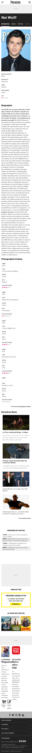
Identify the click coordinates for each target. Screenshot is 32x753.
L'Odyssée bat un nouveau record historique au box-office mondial (14, 544)
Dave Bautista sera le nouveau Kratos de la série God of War (15, 548)
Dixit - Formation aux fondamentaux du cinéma (12, 747)
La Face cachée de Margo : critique (15, 432)
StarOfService (23, 746)
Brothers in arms (7, 385)
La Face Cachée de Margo (10, 271)
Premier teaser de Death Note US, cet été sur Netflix (15, 462)
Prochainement (6, 720)
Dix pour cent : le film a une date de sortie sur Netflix (15, 535)
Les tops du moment (7, 733)
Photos (20, 24)
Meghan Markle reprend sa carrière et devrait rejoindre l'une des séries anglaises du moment (15, 540)
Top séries (4, 724)
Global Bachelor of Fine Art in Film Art (10, 746)
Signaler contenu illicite (16, 751)
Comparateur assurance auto (8, 744)
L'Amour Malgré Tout (8, 328)
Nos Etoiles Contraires (9, 357)
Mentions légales (5, 751)
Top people (4, 729)
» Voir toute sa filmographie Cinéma (20, 406)
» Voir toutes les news (24, 518)
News (14, 24)
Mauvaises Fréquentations (10, 300)
